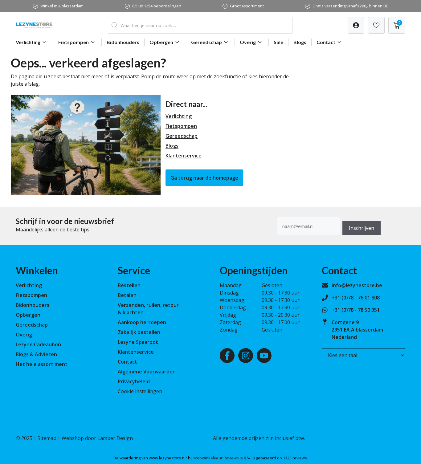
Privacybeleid (134, 381)
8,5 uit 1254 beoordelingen (156, 6)
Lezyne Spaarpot (138, 342)
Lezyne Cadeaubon (38, 344)
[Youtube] (264, 355)
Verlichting (28, 42)
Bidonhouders (123, 42)
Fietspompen (73, 42)
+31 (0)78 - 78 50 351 (356, 310)
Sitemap (47, 438)
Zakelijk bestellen (139, 332)
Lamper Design (115, 438)
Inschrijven (361, 228)
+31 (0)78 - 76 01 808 (356, 297)
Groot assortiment (247, 6)
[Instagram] (245, 355)
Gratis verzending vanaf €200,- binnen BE (350, 6)
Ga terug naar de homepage (204, 177)
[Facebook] (227, 355)
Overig (248, 42)
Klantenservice (184, 155)
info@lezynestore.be (357, 285)
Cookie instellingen (140, 391)
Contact (326, 42)
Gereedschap (206, 42)
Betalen (127, 295)
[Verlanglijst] (356, 25)
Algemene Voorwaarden (147, 371)
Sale (278, 42)
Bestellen (129, 285)
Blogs (299, 42)
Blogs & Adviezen (36, 354)
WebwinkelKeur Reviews (216, 458)
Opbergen (161, 42)
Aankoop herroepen (142, 322)
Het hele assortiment (41, 364)
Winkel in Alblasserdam (62, 6)
